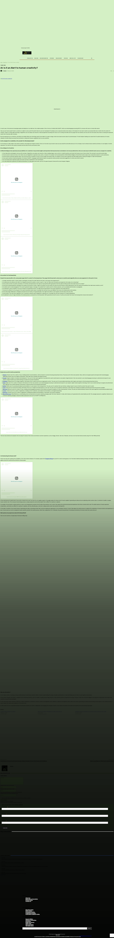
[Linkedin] (54, 836)
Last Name (4, 821)
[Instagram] (49, 836)
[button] (91, 58)
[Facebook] (59, 836)
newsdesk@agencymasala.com (85, 935)
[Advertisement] (9, 847)
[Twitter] (64, 836)
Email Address (5, 807)
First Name (4, 814)
